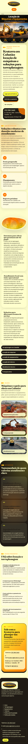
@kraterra (15, 666)
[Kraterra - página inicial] (14, 4)
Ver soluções (8, 104)
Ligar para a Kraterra (11, 94)
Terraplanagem (8, 707)
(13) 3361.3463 (15, 652)
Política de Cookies (9, 715)
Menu (14, 9)
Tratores (6, 711)
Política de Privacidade (10, 713)
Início (5, 705)
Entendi (5, 740)
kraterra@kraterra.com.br (16, 658)
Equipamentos (8, 709)
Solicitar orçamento (11, 99)
